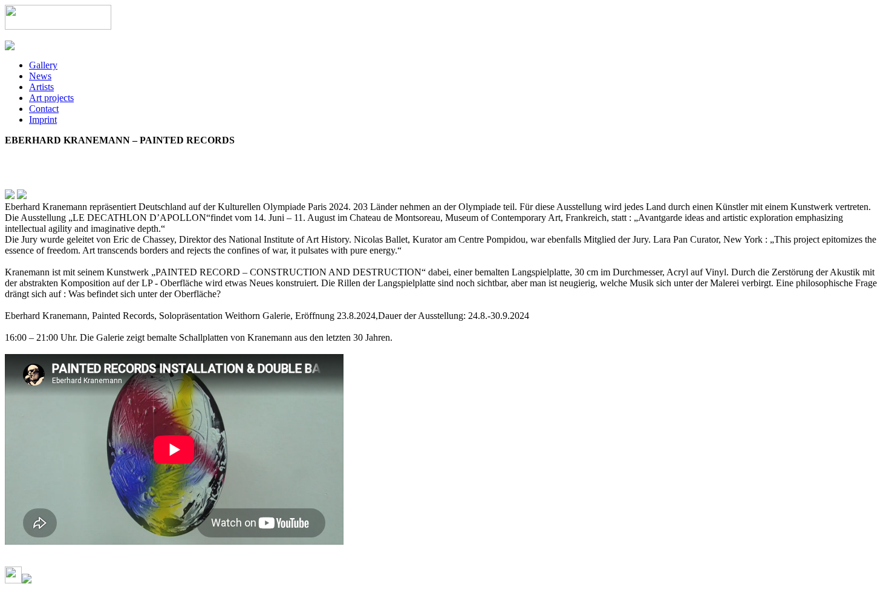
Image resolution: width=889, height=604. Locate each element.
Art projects (51, 98)
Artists (41, 87)
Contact (44, 108)
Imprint (43, 119)
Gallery (43, 65)
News (40, 76)
